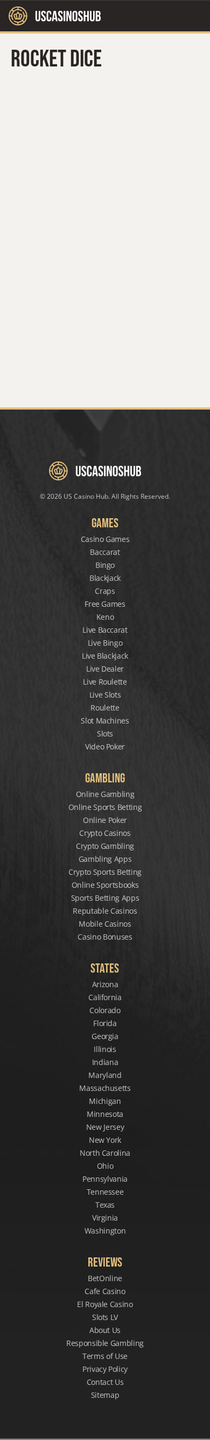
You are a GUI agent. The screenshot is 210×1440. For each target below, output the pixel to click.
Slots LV (105, 1317)
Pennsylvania (105, 1179)
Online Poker (105, 820)
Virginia (105, 1218)
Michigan (105, 1101)
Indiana (105, 1062)
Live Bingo (105, 643)
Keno (105, 617)
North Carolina (105, 1153)
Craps (105, 591)
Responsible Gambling (105, 1343)
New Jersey (105, 1127)
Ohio (105, 1166)
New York (105, 1140)
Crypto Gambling (105, 846)
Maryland (104, 1075)
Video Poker (105, 746)
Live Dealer (105, 669)
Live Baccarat (104, 630)
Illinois (105, 1049)
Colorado (104, 1010)
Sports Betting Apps (105, 898)
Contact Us (105, 1382)
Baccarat (105, 552)
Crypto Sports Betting (105, 872)
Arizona (105, 984)
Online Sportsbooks (105, 885)
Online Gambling (105, 794)
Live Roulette (105, 682)
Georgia (105, 1036)
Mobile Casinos (105, 924)
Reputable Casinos (105, 911)
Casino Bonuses (105, 937)
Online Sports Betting (105, 807)
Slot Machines (105, 720)
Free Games (105, 604)
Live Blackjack (105, 656)
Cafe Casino (105, 1291)
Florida (105, 1023)
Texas (105, 1205)
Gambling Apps (105, 859)
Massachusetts (104, 1088)
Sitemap (105, 1395)
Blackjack (105, 578)
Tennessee (105, 1192)
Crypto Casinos (104, 833)
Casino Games (105, 539)
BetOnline (105, 1278)
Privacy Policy (105, 1369)
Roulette (104, 707)
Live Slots (105, 694)
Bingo (105, 565)
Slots (105, 733)
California (105, 997)
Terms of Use (105, 1356)
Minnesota (105, 1114)
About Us (105, 1330)
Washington (105, 1230)
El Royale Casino (104, 1304)
